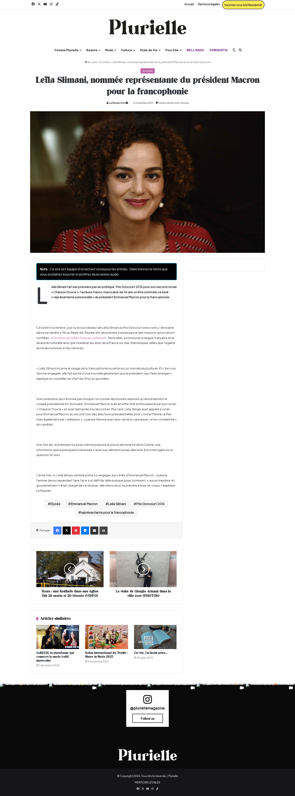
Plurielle (173, 776)
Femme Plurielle (66, 50)
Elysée (55, 504)
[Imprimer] (104, 531)
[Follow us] (147, 701)
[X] (67, 531)
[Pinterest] (76, 531)
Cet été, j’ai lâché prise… (150, 653)
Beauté (91, 50)
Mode (109, 50)
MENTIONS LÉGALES (147, 782)
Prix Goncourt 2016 (150, 504)
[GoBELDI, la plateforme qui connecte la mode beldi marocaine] (57, 637)
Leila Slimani (117, 504)
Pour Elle (172, 50)
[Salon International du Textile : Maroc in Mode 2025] (106, 637)
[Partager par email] (94, 531)
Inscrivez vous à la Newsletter (243, 5)
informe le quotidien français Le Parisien (78, 338)
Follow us (148, 718)
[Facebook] (57, 531)
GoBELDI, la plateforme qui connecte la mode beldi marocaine (55, 657)
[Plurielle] (147, 27)
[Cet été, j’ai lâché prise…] (155, 637)
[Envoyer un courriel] (127, 102)
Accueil (189, 4)
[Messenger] (85, 531)
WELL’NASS (195, 50)
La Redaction (117, 102)
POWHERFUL (219, 50)
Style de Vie (149, 50)
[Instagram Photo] (24, 708)
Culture (126, 50)
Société (104, 62)
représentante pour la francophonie (107, 512)
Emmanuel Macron (84, 504)
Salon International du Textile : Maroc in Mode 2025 (106, 655)
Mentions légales (209, 4)
